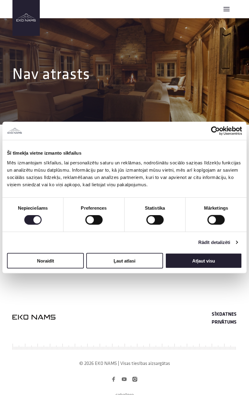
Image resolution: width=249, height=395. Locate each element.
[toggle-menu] (227, 9)
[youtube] (124, 379)
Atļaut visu (203, 260)
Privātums (224, 322)
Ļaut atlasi (124, 260)
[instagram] (134, 379)
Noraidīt (45, 260)
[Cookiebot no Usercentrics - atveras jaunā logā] (215, 131)
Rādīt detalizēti (214, 242)
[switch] (94, 220)
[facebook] (113, 379)
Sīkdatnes (224, 314)
